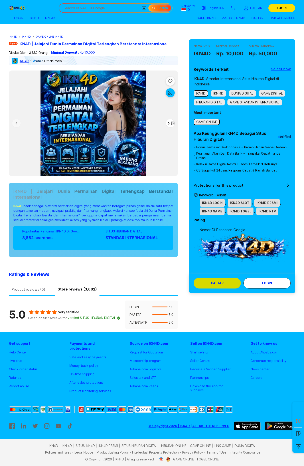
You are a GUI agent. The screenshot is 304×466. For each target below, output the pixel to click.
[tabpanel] (93, 314)
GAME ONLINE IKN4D (49, 36)
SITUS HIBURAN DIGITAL (139, 446)
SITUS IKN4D (85, 446)
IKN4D (13, 36)
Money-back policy (83, 365)
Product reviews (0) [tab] (28, 289)
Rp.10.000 (73, 52)
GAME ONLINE (200, 446)
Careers (256, 377)
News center (260, 369)
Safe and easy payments (87, 357)
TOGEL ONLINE (208, 459)
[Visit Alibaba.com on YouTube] (58, 426)
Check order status (23, 369)
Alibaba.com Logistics (146, 369)
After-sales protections (86, 382)
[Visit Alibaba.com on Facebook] (12, 426)
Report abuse (19, 386)
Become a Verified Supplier (210, 369)
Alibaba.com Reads (144, 386)
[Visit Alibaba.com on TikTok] (70, 426)
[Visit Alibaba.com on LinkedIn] (23, 426)
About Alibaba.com (264, 352)
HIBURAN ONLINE (173, 446)
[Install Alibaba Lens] (298, 421)
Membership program (145, 361)
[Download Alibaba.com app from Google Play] (280, 426)
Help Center (18, 352)
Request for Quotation (146, 352)
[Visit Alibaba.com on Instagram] (47, 426)
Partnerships (199, 377)
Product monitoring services (90, 391)
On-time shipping (82, 374)
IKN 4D (26, 36)
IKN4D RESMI (108, 446)
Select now (281, 69)
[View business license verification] (161, 459)
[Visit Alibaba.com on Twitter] (35, 426)
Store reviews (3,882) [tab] (77, 289)
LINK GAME (223, 446)
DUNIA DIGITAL (245, 446)
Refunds (15, 377)
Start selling (199, 352)
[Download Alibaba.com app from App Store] (247, 426)
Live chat (15, 361)
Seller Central (200, 361)
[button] (144, 8)
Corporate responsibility (268, 361)
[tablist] (93, 289)
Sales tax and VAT (143, 377)
